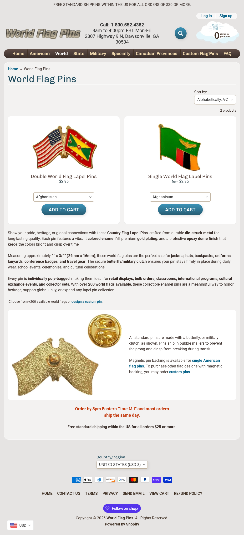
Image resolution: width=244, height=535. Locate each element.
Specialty (121, 53)
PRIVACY (110, 493)
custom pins (179, 372)
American (40, 53)
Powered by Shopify (122, 524)
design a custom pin (86, 301)
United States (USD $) (120, 464)
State (78, 53)
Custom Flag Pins (200, 53)
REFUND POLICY (188, 493)
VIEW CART (159, 493)
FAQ (228, 53)
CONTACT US (68, 493)
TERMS (91, 493)
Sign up (225, 16)
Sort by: (200, 92)
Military (98, 53)
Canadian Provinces (156, 53)
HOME (47, 493)
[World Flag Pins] (43, 33)
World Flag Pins (120, 518)
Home (18, 53)
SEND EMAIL (134, 493)
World (61, 53)
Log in (206, 16)
